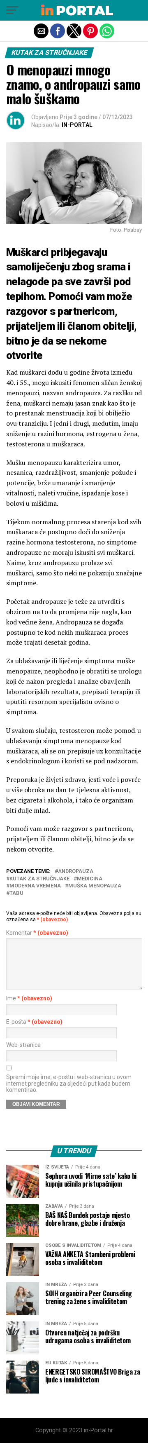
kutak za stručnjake (39, 879)
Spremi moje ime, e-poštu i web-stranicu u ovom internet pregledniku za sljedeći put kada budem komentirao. (69, 1083)
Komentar (37, 933)
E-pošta (34, 1022)
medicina (89, 879)
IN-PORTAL (77, 125)
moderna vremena (35, 886)
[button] (12, 10)
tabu (16, 893)
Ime (29, 998)
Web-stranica (23, 1045)
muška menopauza (94, 886)
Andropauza (75, 871)
